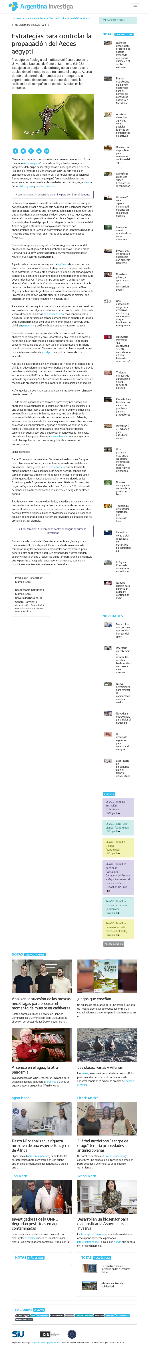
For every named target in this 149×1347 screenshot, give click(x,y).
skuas (85, 1073)
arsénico (51, 1081)
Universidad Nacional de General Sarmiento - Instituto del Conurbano (51, 18)
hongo (117, 1241)
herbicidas (31, 1238)
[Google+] (31, 151)
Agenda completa (114, 944)
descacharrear (59, 436)
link (117, 813)
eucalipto (47, 352)
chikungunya (26, 186)
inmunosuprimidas (88, 1241)
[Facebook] (15, 151)
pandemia (28, 325)
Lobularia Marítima (53, 314)
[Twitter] (23, 151)
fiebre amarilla (47, 186)
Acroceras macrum (38, 1156)
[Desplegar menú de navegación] (135, 6)
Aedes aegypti (31, 163)
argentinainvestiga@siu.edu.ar (45, 1343)
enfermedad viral (55, 467)
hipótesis (62, 264)
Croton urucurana (115, 1156)
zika (86, 182)
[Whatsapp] (46, 151)
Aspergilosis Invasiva (92, 1234)
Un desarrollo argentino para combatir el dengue (61, 194)
